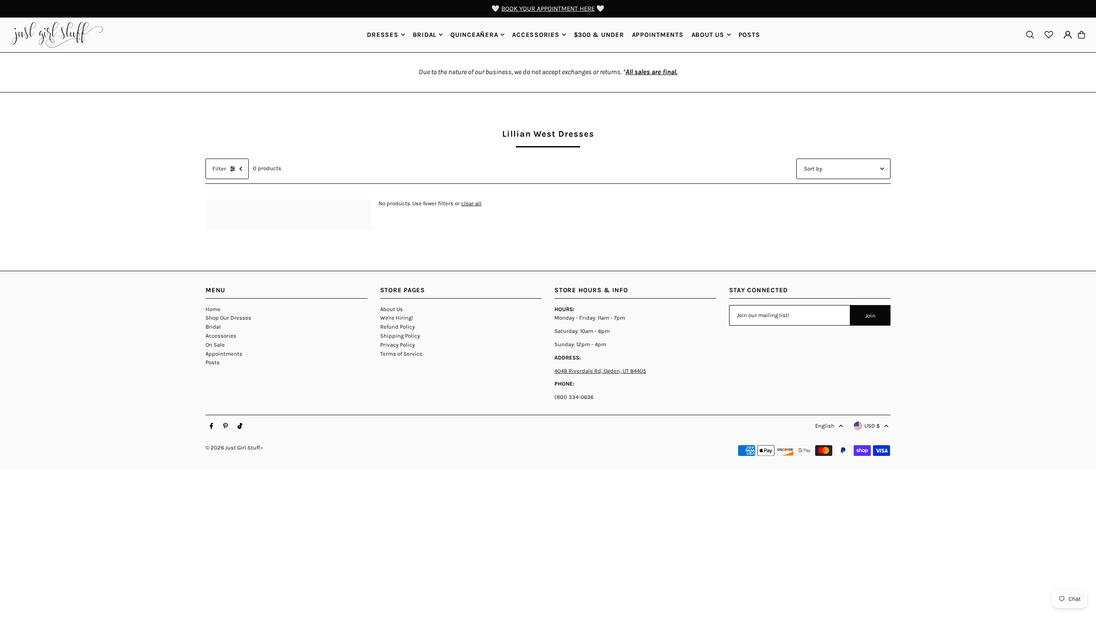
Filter (219, 168)
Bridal (213, 326)
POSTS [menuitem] (749, 35)
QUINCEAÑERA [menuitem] (474, 35)
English (824, 425)
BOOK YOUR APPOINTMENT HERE (548, 8)
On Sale (215, 344)
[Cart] (1081, 35)
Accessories (221, 335)
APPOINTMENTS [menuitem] (658, 35)
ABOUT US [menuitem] (707, 35)
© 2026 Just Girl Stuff (233, 447)
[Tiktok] (240, 426)
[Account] (1068, 35)
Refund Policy (397, 326)
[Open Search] (1030, 35)
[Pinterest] (225, 426)
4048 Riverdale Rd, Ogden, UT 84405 (600, 371)
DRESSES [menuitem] (382, 35)
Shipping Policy (400, 335)
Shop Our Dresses (228, 317)
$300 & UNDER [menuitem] (599, 35)
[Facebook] (211, 426)
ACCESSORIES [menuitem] (535, 35)
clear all (471, 203)
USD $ (872, 425)
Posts (213, 362)
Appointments (224, 353)
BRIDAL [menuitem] (425, 35)
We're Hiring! (396, 317)
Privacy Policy (397, 344)
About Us (391, 309)
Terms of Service (401, 353)
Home (213, 309)
